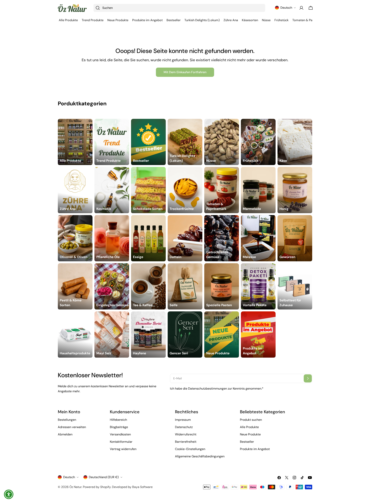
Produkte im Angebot (255, 449)
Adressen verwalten (72, 427)
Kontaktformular (121, 442)
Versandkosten (120, 434)
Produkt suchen (251, 420)
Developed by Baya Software (132, 487)
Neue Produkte (250, 434)
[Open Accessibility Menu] (8, 494)
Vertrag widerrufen (123, 449)
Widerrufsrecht (185, 434)
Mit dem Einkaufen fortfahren (185, 72)
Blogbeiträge (119, 427)
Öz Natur (75, 487)
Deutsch (286, 8)
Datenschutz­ (184, 427)
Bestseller (247, 442)
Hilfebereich (118, 420)
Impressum (183, 420)
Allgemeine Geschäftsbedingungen (200, 456)
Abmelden (65, 434)
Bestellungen (67, 420)
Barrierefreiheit (185, 442)
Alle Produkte (249, 427)
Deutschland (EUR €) (104, 477)
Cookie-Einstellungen (190, 449)
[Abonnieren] (308, 378)
